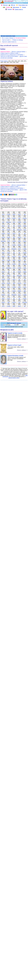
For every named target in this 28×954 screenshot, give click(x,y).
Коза (3, 222)
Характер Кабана (5, 51)
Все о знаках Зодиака (8, 38)
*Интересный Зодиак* (17, 182)
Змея (19, 218)
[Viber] (13, 194)
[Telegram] (16, 194)
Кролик (8, 218)
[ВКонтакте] (1, 194)
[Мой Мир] (4, 194)
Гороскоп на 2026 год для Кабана (9, 56)
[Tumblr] (11, 194)
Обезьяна (8, 222)
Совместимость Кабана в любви (9, 53)
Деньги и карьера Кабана (18, 51)
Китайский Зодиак (21, 38)
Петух (3, 214)
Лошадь (25, 218)
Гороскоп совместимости (9, 41)
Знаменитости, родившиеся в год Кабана (11, 54)
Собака (8, 214)
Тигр (3, 218)
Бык (25, 214)
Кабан (14, 214)
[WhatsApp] (14, 194)
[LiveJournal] (9, 194)
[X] (6, 194)
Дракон (14, 218)
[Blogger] (8, 194)
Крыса (19, 214)
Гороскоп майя (6, 40)
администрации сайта (13, 377)
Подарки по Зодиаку (17, 40)
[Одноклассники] (3, 194)
